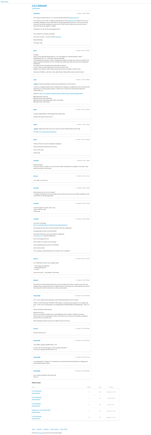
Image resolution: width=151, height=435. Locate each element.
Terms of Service (54, 429)
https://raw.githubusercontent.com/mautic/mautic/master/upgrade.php (50, 225)
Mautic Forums (4, 1)
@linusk (36, 84)
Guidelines (46, 429)
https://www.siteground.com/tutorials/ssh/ (46, 131)
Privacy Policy (63, 429)
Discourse (40, 433)
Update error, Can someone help (41, 410)
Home (33, 429)
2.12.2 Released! (36, 391)
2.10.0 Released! (36, 416)
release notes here (74, 17)
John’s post (58, 36)
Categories (39, 429)
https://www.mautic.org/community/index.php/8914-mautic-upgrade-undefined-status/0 (61, 93)
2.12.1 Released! (39, 5)
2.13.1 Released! (36, 397)
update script (71, 20)
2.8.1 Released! (36, 403)
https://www (38, 235)
